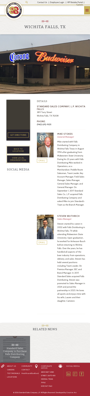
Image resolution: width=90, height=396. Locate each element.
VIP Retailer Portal (75, 2)
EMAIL (42, 160)
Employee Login (57, 2)
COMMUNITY (27, 366)
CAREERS (11, 370)
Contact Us (42, 2)
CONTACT (26, 370)
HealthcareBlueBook (30, 373)
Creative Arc (71, 392)
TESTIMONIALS (13, 373)
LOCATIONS (12, 377)
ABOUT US (11, 366)
